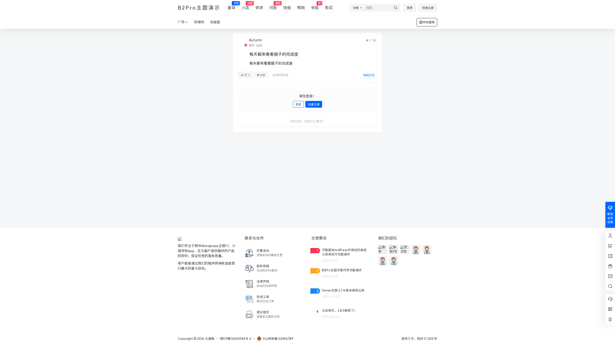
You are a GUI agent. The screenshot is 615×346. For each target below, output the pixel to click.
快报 (287, 8)
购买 (329, 8)
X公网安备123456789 (278, 338)
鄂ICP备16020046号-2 (235, 338)
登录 (409, 7)
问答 (273, 6)
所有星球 (429, 22)
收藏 (262, 75)
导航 (315, 6)
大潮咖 (209, 338)
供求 (259, 8)
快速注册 (428, 7)
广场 (181, 22)
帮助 (301, 8)
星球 (231, 6)
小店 (245, 6)
